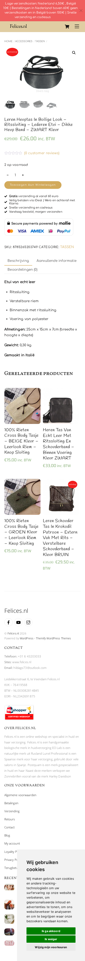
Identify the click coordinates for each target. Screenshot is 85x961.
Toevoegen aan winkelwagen (33, 185)
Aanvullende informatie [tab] (57, 261)
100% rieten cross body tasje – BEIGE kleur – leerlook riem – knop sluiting (21, 441)
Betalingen (11, 803)
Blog (7, 835)
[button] (73, 52)
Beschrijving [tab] (18, 261)
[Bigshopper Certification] (19, 719)
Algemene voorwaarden (20, 795)
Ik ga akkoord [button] (51, 931)
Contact (9, 827)
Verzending (12, 811)
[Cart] (67, 26)
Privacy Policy (13, 860)
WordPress (26, 638)
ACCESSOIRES (23, 41)
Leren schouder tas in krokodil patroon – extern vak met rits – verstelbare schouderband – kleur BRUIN (60, 538)
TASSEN (40, 41)
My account (12, 843)
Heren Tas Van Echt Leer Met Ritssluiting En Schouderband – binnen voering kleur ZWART (58, 444)
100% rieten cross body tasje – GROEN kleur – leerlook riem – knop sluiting (21, 532)
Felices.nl (13, 633)
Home (8, 41)
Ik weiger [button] (51, 939)
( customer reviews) (41, 153)
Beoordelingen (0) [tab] (22, 269)
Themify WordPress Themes (53, 638)
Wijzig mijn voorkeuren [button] (51, 947)
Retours (9, 819)
